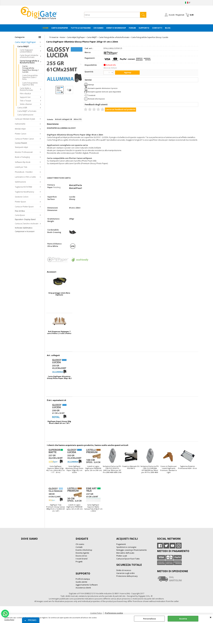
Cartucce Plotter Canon (24, 139)
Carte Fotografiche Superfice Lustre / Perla (30, 77)
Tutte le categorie (81, 28)
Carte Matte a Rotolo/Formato (26, 89)
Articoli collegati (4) (63, 119)
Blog (167, 28)
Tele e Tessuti (25, 100)
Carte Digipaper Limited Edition (26, 51)
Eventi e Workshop (116, 28)
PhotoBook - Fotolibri (24, 172)
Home (45, 28)
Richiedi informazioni (96, 99)
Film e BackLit (25, 93)
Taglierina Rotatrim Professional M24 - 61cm (187, 467)
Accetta (183, 618)
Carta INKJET (23, 46)
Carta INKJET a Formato (26, 111)
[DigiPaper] (110, 54)
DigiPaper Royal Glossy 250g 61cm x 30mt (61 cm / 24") (59, 422)
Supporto (144, 28)
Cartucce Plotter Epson (24, 206)
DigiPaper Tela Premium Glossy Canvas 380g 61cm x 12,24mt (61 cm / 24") (55, 508)
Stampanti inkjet (21, 147)
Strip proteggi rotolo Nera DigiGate (59, 294)
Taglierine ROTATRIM (23, 187)
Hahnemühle (20, 124)
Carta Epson (20, 215)
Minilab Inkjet (20, 129)
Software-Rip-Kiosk (22, 162)
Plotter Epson (20, 201)
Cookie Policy (9, 620)
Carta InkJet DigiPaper (25, 42)
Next (80, 64)
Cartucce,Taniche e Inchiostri (26, 223)
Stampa (91, 84)
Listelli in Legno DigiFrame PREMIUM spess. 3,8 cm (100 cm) (93, 468)
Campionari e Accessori (24, 231)
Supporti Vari (25, 97)
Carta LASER (22, 107)
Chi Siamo (98, 28)
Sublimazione (20, 182)
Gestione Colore (21, 197)
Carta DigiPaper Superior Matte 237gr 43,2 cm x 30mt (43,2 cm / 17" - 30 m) (55, 469)
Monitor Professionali (24, 152)
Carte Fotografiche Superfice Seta (30, 84)
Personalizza (149, 618)
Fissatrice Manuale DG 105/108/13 (131, 467)
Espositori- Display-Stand (25, 219)
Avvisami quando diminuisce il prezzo (103, 88)
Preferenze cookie (114, 613)
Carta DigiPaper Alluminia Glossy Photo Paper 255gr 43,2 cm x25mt (59, 377)
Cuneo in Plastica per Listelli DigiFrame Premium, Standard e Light (168, 469)
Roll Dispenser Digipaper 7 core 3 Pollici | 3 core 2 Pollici (59, 332)
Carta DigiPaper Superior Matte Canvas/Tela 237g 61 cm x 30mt (93, 508)
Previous (48, 64)
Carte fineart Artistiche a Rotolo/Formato (29, 56)
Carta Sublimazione (25, 114)
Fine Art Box (20, 211)
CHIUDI (211, 617)
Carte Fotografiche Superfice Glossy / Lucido (30, 69)
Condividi (91, 95)
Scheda (50, 119)
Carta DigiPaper (59, 28)
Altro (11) (77, 119)
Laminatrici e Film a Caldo (25, 177)
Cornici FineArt (21, 143)
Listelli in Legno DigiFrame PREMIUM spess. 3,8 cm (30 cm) (74, 507)
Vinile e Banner (26, 104)
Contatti (157, 28)
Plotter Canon (20, 133)
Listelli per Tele (21, 167)
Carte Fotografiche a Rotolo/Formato (29, 62)
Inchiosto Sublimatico (23, 228)
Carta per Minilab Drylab (25, 119)
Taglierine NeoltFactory (24, 192)
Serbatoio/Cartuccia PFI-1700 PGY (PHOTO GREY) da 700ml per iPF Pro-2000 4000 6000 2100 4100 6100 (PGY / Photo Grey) (112, 469)
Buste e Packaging (22, 157)
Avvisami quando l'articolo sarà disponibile (104, 92)
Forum (132, 28)
